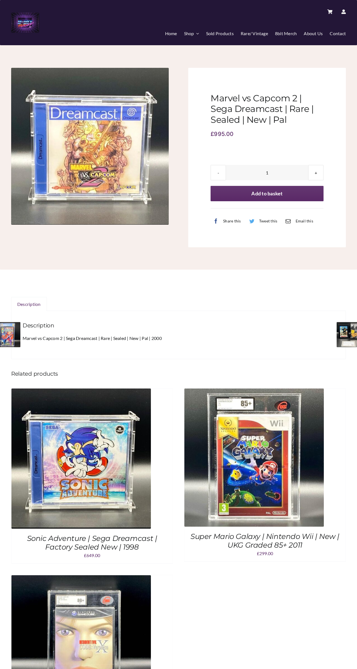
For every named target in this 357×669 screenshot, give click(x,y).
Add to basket (267, 193)
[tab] (29, 304)
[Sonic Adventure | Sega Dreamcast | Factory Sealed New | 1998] (81, 392)
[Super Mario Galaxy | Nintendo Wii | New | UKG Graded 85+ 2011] (254, 392)
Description (29, 304)
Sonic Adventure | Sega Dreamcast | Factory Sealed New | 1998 (92, 542)
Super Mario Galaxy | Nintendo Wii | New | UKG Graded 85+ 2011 (264, 541)
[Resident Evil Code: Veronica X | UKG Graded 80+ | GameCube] (81, 579)
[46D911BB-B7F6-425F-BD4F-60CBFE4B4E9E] (90, 146)
